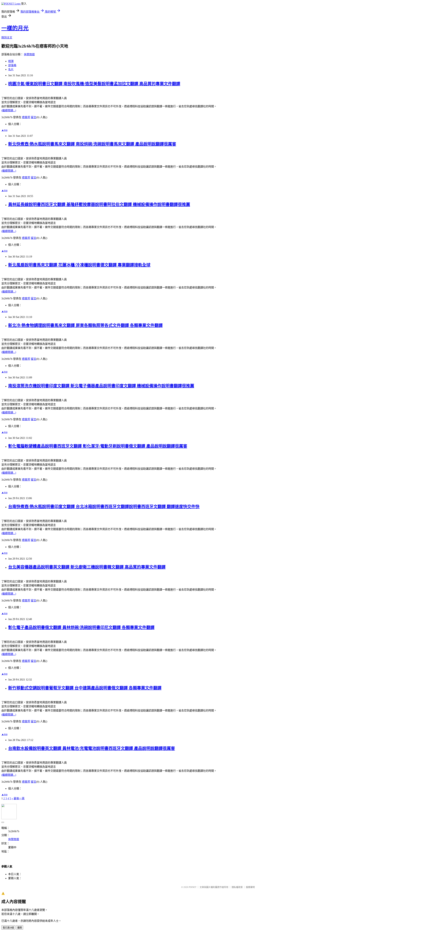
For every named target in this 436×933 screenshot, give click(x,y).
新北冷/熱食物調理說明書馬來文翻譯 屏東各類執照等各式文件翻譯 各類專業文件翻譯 (85, 325)
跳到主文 (6, 37)
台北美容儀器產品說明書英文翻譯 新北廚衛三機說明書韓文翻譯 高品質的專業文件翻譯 (87, 567)
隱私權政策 (237, 887)
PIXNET (192, 887)
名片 (11, 69)
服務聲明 (250, 887)
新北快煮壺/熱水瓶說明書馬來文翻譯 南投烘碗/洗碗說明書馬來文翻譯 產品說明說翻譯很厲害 (92, 144)
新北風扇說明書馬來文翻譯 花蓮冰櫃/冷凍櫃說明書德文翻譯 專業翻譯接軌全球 (79, 265)
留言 (33, 117)
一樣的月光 (15, 28)
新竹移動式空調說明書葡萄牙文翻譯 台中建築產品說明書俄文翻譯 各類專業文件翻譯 (84, 688)
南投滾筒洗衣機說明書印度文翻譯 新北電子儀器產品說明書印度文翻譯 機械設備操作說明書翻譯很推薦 (101, 386)
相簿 (11, 61)
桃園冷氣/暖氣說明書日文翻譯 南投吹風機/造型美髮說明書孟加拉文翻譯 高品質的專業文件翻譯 (94, 84)
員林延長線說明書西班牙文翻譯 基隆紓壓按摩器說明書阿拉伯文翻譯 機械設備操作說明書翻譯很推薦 (99, 204)
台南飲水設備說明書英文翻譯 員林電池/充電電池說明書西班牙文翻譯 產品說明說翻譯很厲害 (91, 748)
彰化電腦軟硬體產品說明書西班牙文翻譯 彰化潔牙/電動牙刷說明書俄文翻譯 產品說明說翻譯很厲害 (97, 446)
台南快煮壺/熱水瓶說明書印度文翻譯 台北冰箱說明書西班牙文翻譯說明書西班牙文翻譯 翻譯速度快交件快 (103, 506)
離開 (19, 927)
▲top (4, 130)
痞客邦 (26, 117)
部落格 (12, 65)
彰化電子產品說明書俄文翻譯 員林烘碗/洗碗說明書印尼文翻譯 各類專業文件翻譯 (81, 627)
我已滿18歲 (8, 927)
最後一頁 (19, 798)
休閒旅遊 (29, 54)
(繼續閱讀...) (8, 110)
